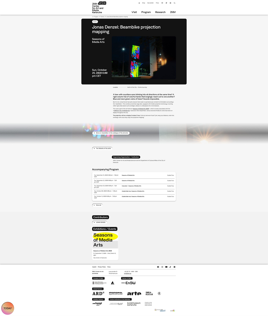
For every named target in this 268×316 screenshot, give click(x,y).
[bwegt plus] (97, 304)
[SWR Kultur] (149, 293)
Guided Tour (170, 175)
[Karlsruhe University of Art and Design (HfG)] (116, 304)
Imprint (94, 267)
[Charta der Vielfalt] (160, 310)
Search (174, 3)
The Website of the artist (103, 148)
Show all (98, 205)
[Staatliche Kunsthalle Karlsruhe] (148, 304)
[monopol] (116, 293)
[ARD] (98, 293)
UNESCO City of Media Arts (122, 110)
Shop (143, 3)
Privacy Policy (102, 267)
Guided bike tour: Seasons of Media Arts (133, 191)
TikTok (170, 267)
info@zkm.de (127, 273)
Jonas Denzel (101, 222)
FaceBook (158, 267)
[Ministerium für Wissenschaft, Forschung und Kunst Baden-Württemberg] (99, 283)
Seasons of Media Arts (128, 175)
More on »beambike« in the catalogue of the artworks (112, 133)
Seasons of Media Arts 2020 (141, 108)
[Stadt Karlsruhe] (112, 283)
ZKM (173, 12)
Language (170, 3)
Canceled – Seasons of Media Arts (131, 186)
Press (157, 3)
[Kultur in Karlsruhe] (159, 293)
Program (146, 12)
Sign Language (166, 3)
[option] (106, 246)
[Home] (101, 7)
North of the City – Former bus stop (137, 87)
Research (160, 12)
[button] (144, 57)
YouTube (166, 267)
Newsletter (150, 3)
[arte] (134, 293)
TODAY (8, 308)
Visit (134, 12)
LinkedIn (174, 267)
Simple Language (162, 3)
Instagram (162, 267)
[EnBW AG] (128, 283)
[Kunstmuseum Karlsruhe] (133, 304)
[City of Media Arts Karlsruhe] (173, 310)
